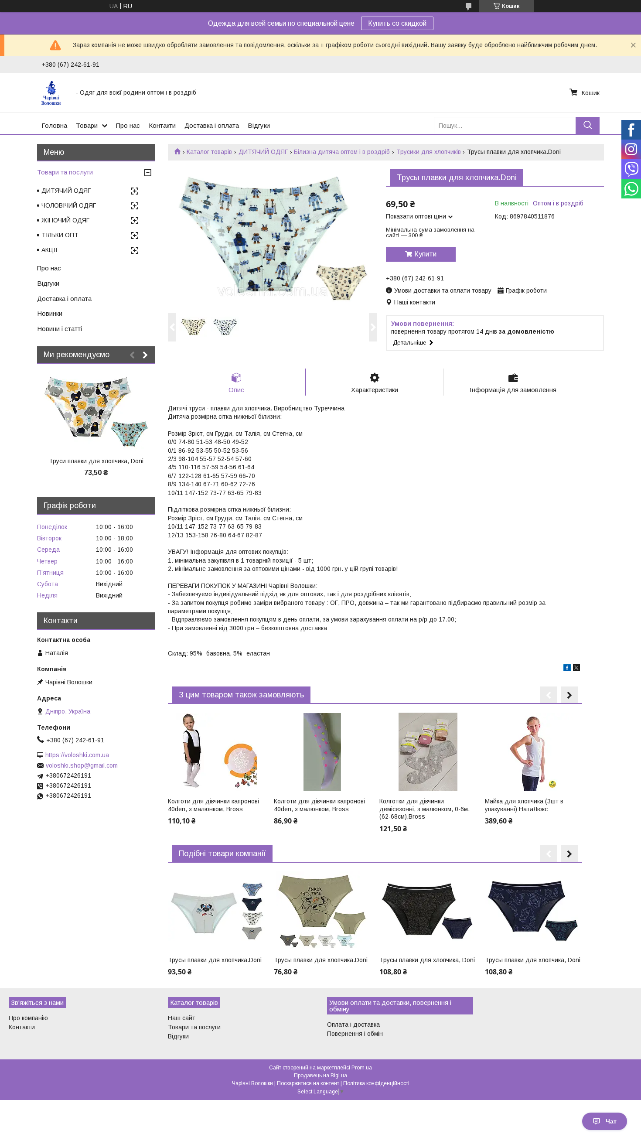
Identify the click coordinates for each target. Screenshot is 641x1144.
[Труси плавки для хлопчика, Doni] (96, 411)
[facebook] (567, 669)
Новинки (49, 313)
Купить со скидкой (397, 23)
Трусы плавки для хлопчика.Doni (215, 959)
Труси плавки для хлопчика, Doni (96, 461)
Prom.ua (361, 1068)
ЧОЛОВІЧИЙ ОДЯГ (68, 205)
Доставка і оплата (211, 125)
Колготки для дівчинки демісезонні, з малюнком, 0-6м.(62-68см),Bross (424, 809)
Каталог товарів (209, 151)
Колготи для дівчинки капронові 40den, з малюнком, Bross (213, 805)
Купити (425, 254)
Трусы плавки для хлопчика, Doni (427, 959)
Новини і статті (59, 328)
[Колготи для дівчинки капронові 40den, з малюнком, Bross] (216, 752)
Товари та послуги (65, 172)
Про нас (128, 125)
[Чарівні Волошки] (53, 92)
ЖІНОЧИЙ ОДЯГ (65, 220)
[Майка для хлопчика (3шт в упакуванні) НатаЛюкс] (533, 752)
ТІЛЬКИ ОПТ (59, 235)
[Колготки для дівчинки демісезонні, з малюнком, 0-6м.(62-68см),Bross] (428, 752)
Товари (87, 125)
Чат (611, 1121)
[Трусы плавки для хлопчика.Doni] (216, 910)
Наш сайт (181, 1017)
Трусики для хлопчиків (428, 151)
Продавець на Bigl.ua (320, 1075)
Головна (54, 125)
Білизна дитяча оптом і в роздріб (342, 151)
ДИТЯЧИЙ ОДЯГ (263, 151)
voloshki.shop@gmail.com (82, 765)
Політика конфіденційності (376, 1083)
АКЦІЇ (49, 249)
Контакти (162, 125)
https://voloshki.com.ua (77, 754)
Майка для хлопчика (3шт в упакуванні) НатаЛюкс (524, 805)
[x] (576, 669)
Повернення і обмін (355, 1033)
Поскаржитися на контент (308, 1083)
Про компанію (28, 1017)
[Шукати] (588, 125)
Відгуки (259, 125)
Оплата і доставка (353, 1024)
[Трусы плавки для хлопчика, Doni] (428, 910)
